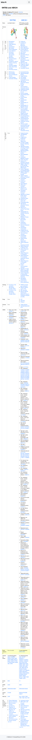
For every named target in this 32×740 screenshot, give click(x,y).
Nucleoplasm (12, 41)
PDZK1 (20, 670)
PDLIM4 (24, 669)
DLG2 (20, 662)
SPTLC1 (21, 677)
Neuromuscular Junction (24, 707)
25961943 (23, 341)
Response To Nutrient (23, 152)
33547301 (26, 333)
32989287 (11, 317)
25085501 (23, 319)
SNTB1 (20, 675)
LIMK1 (23, 665)
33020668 (23, 347)
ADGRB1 (13, 657)
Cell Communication (13, 719)
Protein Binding (12, 77)
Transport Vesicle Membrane (12, 59)
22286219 (23, 496)
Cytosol (10, 45)
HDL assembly (24, 290)
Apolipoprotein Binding (24, 100)
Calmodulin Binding (13, 78)
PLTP (24, 670)
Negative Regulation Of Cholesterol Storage (25, 173)
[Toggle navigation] (29, 2)
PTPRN (9, 662)
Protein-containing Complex (13, 63)
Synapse (11, 68)
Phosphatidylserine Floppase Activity (25, 119)
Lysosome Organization (23, 140)
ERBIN (20, 663)
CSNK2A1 (21, 661)
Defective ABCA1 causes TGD (24, 288)
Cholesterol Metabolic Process (25, 157)
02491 (9, 684)
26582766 (27, 341)
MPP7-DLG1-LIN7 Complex (24, 702)
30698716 (27, 384)
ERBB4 (12, 659)
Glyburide (23, 300)
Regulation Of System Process (12, 707)
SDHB (23, 673)
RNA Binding (11, 72)
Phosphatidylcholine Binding (25, 95)
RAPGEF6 (25, 671)
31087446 (23, 385)
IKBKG (20, 665)
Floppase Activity (24, 128)
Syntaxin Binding (24, 93)
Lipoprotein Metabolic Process (25, 216)
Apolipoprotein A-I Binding (24, 103)
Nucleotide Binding (25, 72)
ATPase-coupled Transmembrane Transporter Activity (25, 109)
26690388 (26, 383)
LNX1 (20, 667)
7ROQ (23, 696)
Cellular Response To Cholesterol (24, 253)
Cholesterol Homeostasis (23, 223)
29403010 (23, 427)
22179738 (26, 367)
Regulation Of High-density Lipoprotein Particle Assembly (25, 270)
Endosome (23, 41)
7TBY (20, 698)
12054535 (20, 12)
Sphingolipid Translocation (23, 278)
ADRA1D (9, 658)
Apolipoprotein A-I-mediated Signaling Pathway (25, 213)
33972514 (23, 501)
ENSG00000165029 (23, 688)
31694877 (27, 385)
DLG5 (26, 662)
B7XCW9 (25, 692)
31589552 (27, 525)
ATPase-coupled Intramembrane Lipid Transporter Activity (25, 125)
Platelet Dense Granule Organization (24, 240)
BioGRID (11, 13)
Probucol (22, 302)
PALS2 (26, 667)
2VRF (9, 696)
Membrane (11, 57)
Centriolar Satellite (13, 65)
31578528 (23, 602)
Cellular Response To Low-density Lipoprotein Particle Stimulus (25, 257)
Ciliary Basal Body (13, 66)
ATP (21, 299)
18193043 (23, 369)
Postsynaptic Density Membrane (25, 719)
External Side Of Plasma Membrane (25, 50)
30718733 (23, 428)
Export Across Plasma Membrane (25, 281)
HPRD (4, 15)
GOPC (26, 663)
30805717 (23, 327)
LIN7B (20, 666)
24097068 (27, 340)
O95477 (21, 694)
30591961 (27, 456)
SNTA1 (25, 674)
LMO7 (26, 666)
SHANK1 (27, 673)
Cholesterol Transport (23, 185)
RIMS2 (20, 673)
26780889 (27, 377)
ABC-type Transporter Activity (25, 129)
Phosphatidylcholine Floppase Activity (25, 116)
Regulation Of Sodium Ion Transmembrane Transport (12, 711)
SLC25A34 (21, 674)
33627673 (27, 364)
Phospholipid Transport (23, 179)
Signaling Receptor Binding (25, 74)
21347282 (23, 373)
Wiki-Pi (3, 2)
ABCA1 (24, 20)
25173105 (23, 363)
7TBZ (23, 698)
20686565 (23, 340)
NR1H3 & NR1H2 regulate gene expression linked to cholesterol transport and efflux (25, 294)
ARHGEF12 (21, 659)
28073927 (23, 453)
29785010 (27, 455)
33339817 (27, 428)
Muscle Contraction (13, 701)
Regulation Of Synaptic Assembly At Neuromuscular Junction (25, 713)
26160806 (27, 376)
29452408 (27, 363)
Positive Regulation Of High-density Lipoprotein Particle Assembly (25, 275)
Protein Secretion (24, 159)
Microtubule (11, 48)
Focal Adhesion (12, 50)
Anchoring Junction (13, 69)
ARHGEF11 (21, 658)
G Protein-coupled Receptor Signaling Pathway (25, 144)
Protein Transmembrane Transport (24, 266)
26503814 (23, 549)
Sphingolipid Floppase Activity (24, 112)
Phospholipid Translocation (23, 228)
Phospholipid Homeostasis (23, 236)
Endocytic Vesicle (24, 57)
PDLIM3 (21, 669)
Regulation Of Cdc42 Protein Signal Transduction (25, 196)
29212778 (27, 345)
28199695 (23, 464)
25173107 (23, 355)
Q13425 (9, 692)
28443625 (23, 621)
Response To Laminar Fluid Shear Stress (25, 209)
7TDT (28, 698)
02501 (20, 684)
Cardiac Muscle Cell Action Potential (13, 715)
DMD (16, 658)
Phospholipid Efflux (25, 202)
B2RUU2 (21, 692)
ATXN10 (26, 659)
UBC (9, 663)
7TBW (26, 696)
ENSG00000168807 (12, 688)
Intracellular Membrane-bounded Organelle (25, 60)
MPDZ (23, 667)
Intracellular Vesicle (25, 68)
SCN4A (12, 662)
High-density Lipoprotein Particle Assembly (25, 205)
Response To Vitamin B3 (23, 200)
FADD (23, 663)
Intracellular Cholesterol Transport (23, 192)
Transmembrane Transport (24, 233)
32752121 (23, 565)
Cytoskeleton (12, 46)
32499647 (23, 600)
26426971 (11, 311)
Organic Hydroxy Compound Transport (25, 176)
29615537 (27, 427)
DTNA (9, 659)
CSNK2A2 (26, 661)
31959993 (27, 349)
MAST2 (12, 661)
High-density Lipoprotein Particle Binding (25, 83)
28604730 (27, 514)
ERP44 (20, 651)
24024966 (26, 541)
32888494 (23, 433)
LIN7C (23, 666)
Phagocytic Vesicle (25, 64)
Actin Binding (12, 73)
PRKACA (27, 670)
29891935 (23, 364)
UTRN (11, 663)
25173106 (23, 452)
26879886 (23, 512)
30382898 (23, 525)
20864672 (27, 372)
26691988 (23, 316)
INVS (24, 651)
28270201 (23, 379)
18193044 (27, 369)
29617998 (23, 455)
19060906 (23, 371)
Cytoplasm (11, 42)
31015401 (23, 521)
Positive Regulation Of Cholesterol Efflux (25, 169)
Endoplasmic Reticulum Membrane (23, 44)
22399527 (23, 524)
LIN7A (27, 665)
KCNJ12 (15, 659)
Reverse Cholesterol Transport (25, 225)
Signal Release (24, 183)
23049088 (23, 534)
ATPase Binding (24, 114)
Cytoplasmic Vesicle (13, 61)
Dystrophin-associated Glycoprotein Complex (11, 54)
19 (19, 681)
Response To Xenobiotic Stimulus (25, 161)
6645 (9, 681)
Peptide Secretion (24, 133)
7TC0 (26, 698)
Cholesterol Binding (25, 89)
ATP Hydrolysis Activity (24, 91)
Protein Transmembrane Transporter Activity (25, 87)
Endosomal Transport (23, 181)
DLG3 (23, 662)
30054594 (23, 349)
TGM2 (24, 677)
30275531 (27, 379)
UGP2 (24, 678)
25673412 (23, 641)
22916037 (23, 529)
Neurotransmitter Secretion (24, 717)
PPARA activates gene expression (24, 285)
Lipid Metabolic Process (24, 135)
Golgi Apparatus (12, 44)
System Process (12, 720)
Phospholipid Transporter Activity (25, 79)
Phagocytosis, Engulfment (24, 137)
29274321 (11, 323)
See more (9, 721)
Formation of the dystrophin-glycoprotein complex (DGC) (12, 286)
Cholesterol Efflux (24, 198)
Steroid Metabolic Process (24, 155)
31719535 (23, 415)
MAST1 (9, 661)
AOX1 (20, 657)
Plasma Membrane (13, 49)
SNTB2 (13, 20)
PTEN (16, 661)
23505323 (23, 375)
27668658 (23, 337)
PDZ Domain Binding (25, 709)
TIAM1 (27, 677)
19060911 (27, 371)
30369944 (23, 449)
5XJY (20, 696)
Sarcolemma (11, 705)
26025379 (23, 321)
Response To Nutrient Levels (24, 188)
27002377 (23, 554)
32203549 (26, 329)
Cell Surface (23, 52)
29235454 (27, 453)
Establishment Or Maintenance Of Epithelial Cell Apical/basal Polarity (25, 723)
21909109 (27, 373)
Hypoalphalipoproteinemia (25, 306)
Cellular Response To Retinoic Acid (24, 247)
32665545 (11, 315)
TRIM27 (21, 678)
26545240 (27, 537)
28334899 (23, 384)
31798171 (23, 457)
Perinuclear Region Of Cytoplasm (25, 66)
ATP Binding (23, 77)
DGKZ (13, 658)
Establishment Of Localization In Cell (25, 231)
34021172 (23, 311)
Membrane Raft (24, 62)
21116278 (23, 647)
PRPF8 (20, 671)
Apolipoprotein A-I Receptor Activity (24, 106)
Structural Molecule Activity (13, 75)
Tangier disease (24, 304)
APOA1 (23, 657)
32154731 (23, 506)
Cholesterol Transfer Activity (25, 121)
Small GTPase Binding (24, 98)
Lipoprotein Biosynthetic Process (23, 220)
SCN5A (16, 662)
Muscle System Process (12, 703)
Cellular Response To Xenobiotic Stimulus (24, 262)
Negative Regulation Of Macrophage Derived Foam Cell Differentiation (25, 165)
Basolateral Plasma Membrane (25, 55)
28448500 (23, 630)
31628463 (27, 529)
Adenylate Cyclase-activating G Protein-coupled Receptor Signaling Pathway (25, 148)
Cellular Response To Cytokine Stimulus (24, 250)
